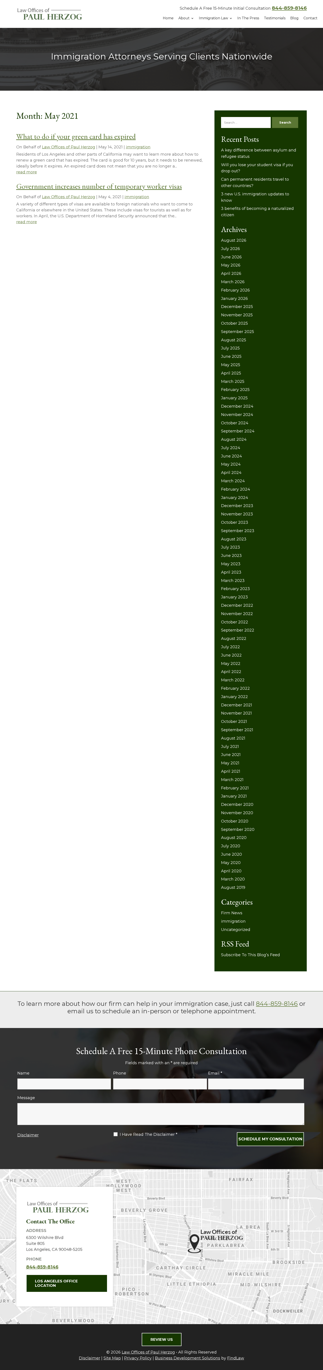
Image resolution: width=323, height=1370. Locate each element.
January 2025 (234, 398)
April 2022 (231, 671)
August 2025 (233, 340)
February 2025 (235, 389)
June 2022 (231, 655)
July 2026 (230, 248)
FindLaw (235, 1358)
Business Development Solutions (187, 1358)
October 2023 (234, 522)
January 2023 (234, 597)
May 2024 (231, 464)
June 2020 (231, 854)
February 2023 (235, 588)
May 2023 (230, 564)
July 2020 (230, 846)
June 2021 (231, 754)
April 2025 (231, 373)
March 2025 (232, 381)
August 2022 (233, 638)
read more (26, 172)
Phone (119, 1073)
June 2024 (231, 456)
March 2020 (233, 879)
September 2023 (237, 530)
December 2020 (237, 804)
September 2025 (237, 331)
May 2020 (231, 862)
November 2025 (237, 315)
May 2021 (230, 763)
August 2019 (233, 887)
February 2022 (235, 688)
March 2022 (233, 680)
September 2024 (237, 431)
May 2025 (230, 364)
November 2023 (237, 514)
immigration (138, 147)
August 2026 (233, 240)
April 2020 (231, 871)
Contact (310, 18)
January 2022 (234, 696)
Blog (294, 18)
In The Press (248, 18)
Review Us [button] (162, 1339)
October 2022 (234, 622)
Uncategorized (235, 929)
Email (215, 1073)
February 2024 (235, 489)
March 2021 (232, 779)
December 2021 (236, 705)
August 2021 (233, 738)
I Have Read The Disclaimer (148, 1134)
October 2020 (234, 821)
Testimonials (274, 18)
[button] (318, 1338)
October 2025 (234, 323)
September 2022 (237, 630)
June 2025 (231, 356)
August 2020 (234, 837)
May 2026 (230, 265)
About (184, 18)
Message (26, 1097)
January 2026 (234, 298)
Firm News (231, 913)
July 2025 (230, 348)
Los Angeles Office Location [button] (56, 1283)
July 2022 (230, 646)
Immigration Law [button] (213, 18)
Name (23, 1073)
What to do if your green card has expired (76, 136)
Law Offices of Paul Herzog (68, 147)
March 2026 (233, 281)
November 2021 (236, 713)
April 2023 (231, 572)
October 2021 (234, 721)
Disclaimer (28, 1135)
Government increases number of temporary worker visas (99, 186)
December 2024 (237, 406)
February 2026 (235, 290)
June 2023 (231, 555)
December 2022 (237, 605)
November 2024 (237, 414)
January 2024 (234, 497)
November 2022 (237, 613)
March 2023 (233, 580)
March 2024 (233, 481)
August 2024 (234, 439)
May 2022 (230, 663)
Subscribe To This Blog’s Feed (250, 954)
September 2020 (237, 829)
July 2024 (230, 447)
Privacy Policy (138, 1358)
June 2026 (231, 257)
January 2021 (234, 796)
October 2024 (234, 423)
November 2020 (237, 812)
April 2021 (230, 771)
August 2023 (233, 539)
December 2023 (237, 505)
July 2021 (230, 746)
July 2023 (230, 547)
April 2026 (231, 273)
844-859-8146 (289, 8)
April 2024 (231, 472)
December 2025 (237, 306)
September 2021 (237, 729)
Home (168, 18)
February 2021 (235, 788)
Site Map (112, 1358)
